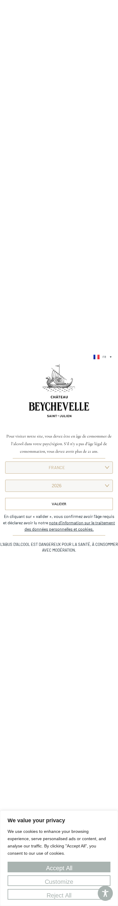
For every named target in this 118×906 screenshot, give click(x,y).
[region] (59, 858)
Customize (59, 881)
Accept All (59, 868)
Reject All (59, 895)
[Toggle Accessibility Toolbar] (105, 893)
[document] (59, 453)
